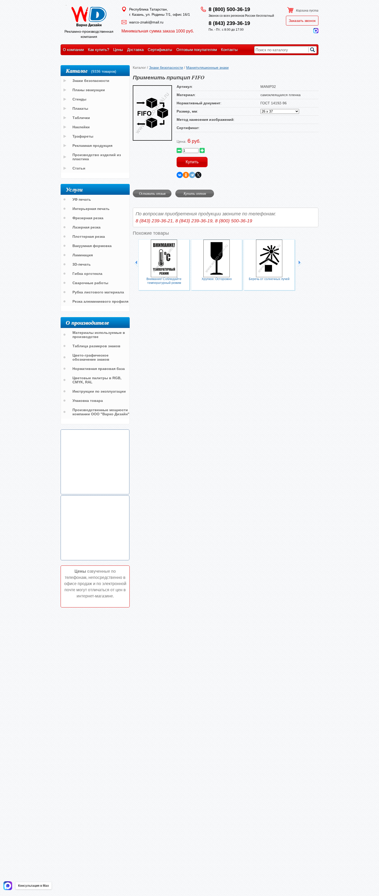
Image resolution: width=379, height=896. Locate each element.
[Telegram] (192, 175)
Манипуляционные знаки (207, 67)
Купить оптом (195, 193)
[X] (198, 175)
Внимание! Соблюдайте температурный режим (164, 281)
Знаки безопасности (166, 67)
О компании (73, 49)
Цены (118, 49)
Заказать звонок (302, 21)
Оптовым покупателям (196, 49)
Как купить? (98, 49)
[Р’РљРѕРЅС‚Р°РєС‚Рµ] (180, 175)
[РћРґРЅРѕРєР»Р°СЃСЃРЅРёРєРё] (186, 175)
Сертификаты (160, 49)
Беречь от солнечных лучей (269, 279)
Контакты (229, 49)
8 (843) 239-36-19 (229, 23)
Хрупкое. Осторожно (217, 279)
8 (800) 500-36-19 (229, 9)
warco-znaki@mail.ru (146, 22)
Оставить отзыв (152, 193)
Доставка (135, 49)
